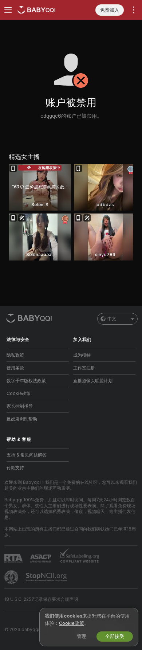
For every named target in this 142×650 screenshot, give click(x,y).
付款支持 (15, 467)
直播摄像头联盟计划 (93, 380)
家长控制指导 (20, 406)
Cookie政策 (19, 393)
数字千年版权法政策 (26, 380)
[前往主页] (43, 9)
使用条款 (15, 368)
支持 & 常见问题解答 (27, 455)
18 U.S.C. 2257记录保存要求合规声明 (41, 599)
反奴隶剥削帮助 (22, 419)
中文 (111, 318)
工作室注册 (84, 368)
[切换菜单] (8, 10)
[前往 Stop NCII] (46, 577)
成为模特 (82, 355)
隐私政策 (15, 355)
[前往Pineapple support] (12, 577)
